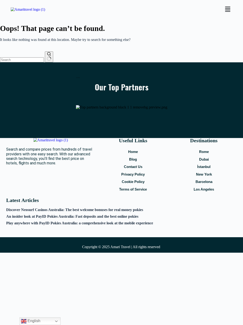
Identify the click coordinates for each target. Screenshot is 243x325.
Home (133, 152)
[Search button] (49, 56)
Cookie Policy (133, 182)
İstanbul (203, 167)
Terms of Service (133, 189)
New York (204, 174)
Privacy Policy (133, 174)
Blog (133, 159)
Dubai (204, 159)
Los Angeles (204, 189)
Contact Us (133, 167)
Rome (204, 152)
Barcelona (204, 182)
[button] (227, 9)
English (33, 321)
